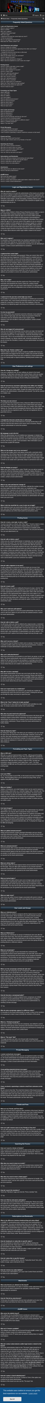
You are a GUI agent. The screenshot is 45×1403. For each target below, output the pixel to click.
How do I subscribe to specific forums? (11, 161)
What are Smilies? (5, 95)
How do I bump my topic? (7, 86)
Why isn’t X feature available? (8, 178)
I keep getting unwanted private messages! (12, 130)
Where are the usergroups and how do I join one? (14, 116)
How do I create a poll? (7, 71)
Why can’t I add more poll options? (10, 73)
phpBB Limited (10, 1317)
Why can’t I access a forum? (8, 76)
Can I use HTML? (5, 94)
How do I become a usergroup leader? (11, 118)
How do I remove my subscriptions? (10, 163)
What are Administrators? (7, 111)
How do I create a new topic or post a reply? (12, 66)
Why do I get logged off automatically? (11, 39)
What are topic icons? (6, 105)
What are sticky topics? (7, 102)
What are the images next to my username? (12, 55)
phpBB (10, 442)
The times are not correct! (7, 50)
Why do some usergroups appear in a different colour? (15, 120)
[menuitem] (5, 15)
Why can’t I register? (6, 31)
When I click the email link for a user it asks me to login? (15, 60)
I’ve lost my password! (6, 38)
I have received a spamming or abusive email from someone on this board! (20, 132)
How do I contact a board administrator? (11, 181)
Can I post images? (6, 97)
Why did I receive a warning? (8, 79)
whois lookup (4, 1353)
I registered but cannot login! (8, 33)
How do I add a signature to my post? (10, 69)
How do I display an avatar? (8, 57)
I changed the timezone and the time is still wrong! (14, 52)
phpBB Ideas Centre (7, 1334)
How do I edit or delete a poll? (8, 74)
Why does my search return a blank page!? (12, 149)
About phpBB (4, 1320)
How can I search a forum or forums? (10, 145)
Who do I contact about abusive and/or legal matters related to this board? (20, 179)
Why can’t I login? (5, 34)
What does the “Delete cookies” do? (10, 41)
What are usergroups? (6, 115)
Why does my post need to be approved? (11, 84)
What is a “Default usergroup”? (9, 121)
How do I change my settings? (9, 47)
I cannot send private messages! (9, 129)
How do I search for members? (9, 150)
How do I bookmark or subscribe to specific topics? (14, 159)
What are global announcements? (9, 99)
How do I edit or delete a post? (9, 68)
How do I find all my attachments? (9, 170)
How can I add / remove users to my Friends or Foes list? (16, 139)
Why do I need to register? (8, 28)
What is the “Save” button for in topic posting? (13, 83)
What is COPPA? (5, 29)
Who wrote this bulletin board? (8, 176)
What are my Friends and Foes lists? (10, 138)
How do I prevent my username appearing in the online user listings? (19, 48)
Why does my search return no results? (11, 147)
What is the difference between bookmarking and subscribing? (17, 158)
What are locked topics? (7, 104)
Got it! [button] (12, 1399)
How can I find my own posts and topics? (11, 152)
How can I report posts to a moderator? (11, 81)
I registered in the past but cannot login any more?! (14, 36)
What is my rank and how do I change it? (11, 59)
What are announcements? (8, 100)
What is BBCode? (5, 92)
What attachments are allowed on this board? (12, 168)
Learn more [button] (33, 1393)
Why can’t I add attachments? (8, 78)
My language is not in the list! (8, 54)
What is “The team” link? (7, 123)
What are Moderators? (6, 113)
